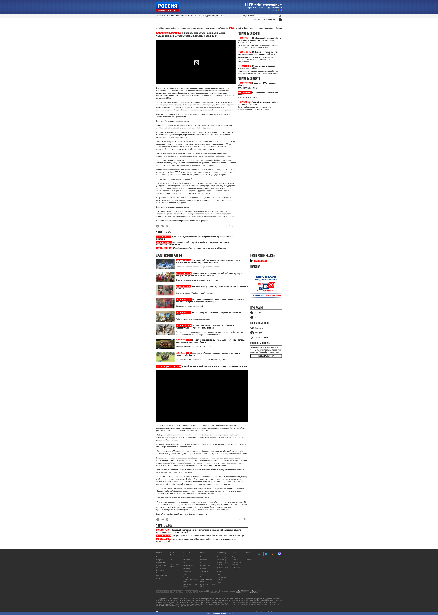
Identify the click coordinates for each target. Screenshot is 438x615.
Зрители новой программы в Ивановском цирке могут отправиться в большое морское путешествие (208, 261)
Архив (219, 582)
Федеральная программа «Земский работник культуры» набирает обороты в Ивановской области (210, 274)
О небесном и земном (221, 578)
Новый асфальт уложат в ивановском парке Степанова (234, 28)
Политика (186, 568)
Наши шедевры (222, 560)
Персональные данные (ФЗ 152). (190, 606)
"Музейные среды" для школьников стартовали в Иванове (199, 248)
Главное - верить (222, 557)
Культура (159, 573)
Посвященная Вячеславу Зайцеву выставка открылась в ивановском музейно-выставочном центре (210, 300)
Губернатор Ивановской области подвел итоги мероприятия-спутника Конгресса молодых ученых (259, 40)
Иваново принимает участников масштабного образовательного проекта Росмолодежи (205, 326)
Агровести (159, 578)
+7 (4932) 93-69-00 (255, 8)
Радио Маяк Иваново (236, 568)
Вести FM (235, 560)
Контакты (249, 557)
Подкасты (235, 557)
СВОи (218, 574)
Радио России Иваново (236, 563)
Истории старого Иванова (222, 568)
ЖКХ (184, 562)
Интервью (159, 560)
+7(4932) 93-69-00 (222, 602)
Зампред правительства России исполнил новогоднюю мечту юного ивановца (207, 536)
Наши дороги (160, 562)
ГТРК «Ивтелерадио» (263, 4)
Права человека (161, 576)
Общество (186, 560)
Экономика (160, 570)
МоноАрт (220, 572)
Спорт (185, 574)
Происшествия (188, 565)
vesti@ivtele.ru (276, 8)
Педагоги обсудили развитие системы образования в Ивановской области (258, 53)
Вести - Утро (174, 562)
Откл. (230, 613)
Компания (249, 560)
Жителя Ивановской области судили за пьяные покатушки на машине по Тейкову (164, 28)
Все (157, 557)
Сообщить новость (266, 356)
